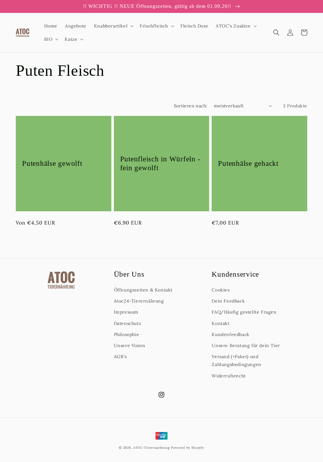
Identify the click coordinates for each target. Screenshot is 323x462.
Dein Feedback (228, 301)
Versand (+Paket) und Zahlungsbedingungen (236, 360)
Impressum (126, 312)
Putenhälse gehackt (248, 163)
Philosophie (126, 334)
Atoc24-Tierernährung (139, 301)
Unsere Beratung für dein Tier (246, 345)
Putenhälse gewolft (52, 163)
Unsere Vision (129, 345)
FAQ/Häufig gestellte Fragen (244, 312)
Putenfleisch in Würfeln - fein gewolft (160, 163)
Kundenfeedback (230, 334)
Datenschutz (127, 323)
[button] (113, 26)
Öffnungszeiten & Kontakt (143, 290)
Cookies (220, 290)
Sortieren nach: (191, 106)
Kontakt (220, 323)
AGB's (120, 356)
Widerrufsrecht (228, 376)
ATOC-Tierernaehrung (151, 448)
